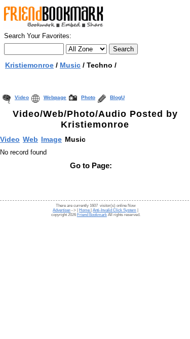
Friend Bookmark (92, 214)
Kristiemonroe (29, 65)
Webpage (55, 97)
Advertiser (61, 210)
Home (85, 210)
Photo (88, 97)
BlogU (117, 97)
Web (30, 139)
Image (51, 139)
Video (22, 97)
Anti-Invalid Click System (114, 210)
